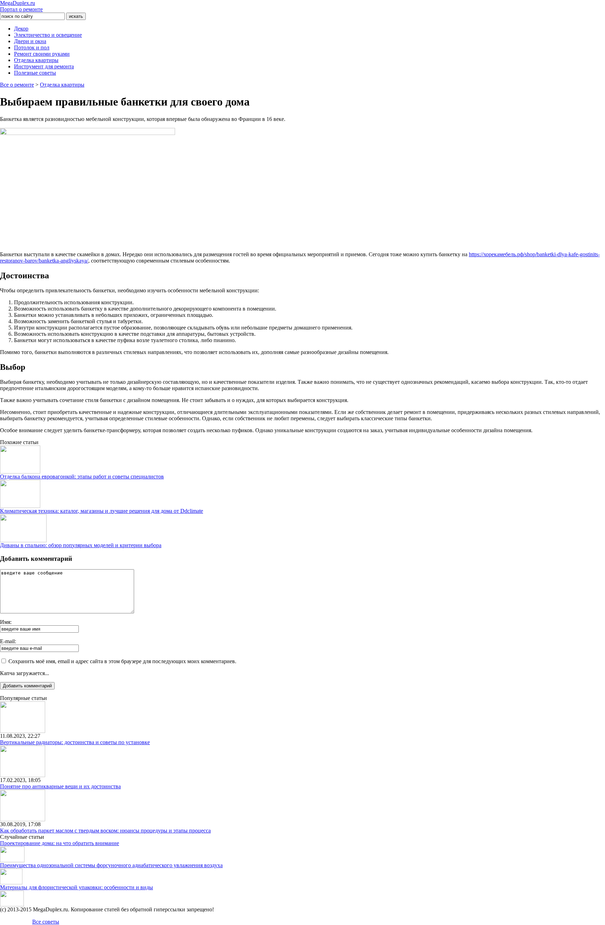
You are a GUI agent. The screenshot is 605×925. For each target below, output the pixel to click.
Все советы (45, 922)
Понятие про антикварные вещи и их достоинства (60, 786)
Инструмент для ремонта (44, 66)
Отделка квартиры (36, 60)
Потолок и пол (31, 47)
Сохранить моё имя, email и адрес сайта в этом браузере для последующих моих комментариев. (122, 661)
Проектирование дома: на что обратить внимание (59, 843)
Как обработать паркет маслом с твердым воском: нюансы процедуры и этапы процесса (105, 831)
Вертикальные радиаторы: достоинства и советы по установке (75, 742)
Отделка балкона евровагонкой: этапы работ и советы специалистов (82, 476)
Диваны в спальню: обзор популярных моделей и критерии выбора (80, 545)
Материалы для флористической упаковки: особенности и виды (76, 887)
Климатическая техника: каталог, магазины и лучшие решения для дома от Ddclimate (101, 511)
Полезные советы (35, 73)
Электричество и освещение (48, 35)
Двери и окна (30, 41)
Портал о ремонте (21, 6)
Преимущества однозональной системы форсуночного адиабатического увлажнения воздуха (111, 865)
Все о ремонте (17, 85)
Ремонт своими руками (42, 54)
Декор (21, 29)
